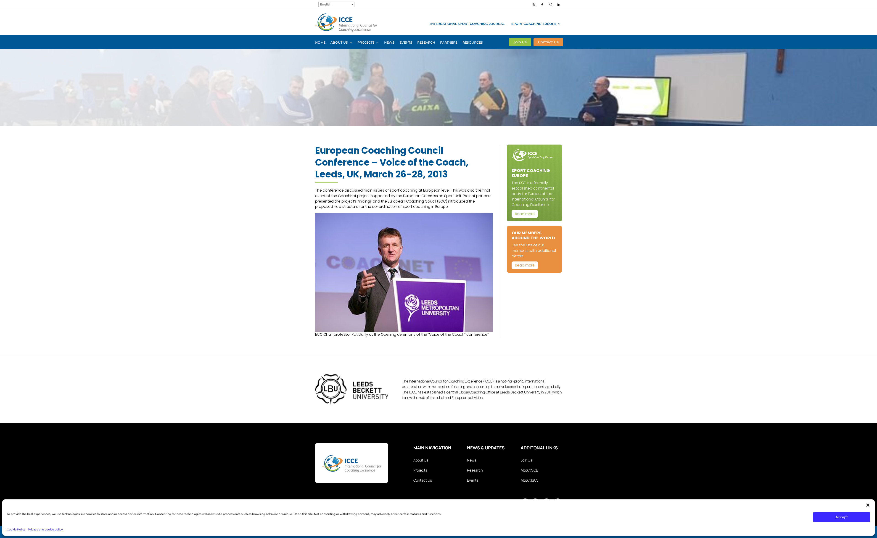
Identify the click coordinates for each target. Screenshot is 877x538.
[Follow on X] (534, 4)
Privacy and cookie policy (45, 529)
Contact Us (548, 42)
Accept (841, 517)
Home (320, 43)
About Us (339, 43)
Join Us (520, 42)
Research (426, 43)
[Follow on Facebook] (542, 4)
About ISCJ (529, 480)
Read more (525, 213)
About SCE (529, 470)
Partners (448, 43)
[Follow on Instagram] (550, 4)
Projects (366, 43)
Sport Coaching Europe (533, 24)
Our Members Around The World (533, 235)
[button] (868, 505)
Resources (472, 43)
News (389, 43)
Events (405, 43)
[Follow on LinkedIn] (558, 4)
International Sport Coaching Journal (467, 24)
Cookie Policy (16, 529)
